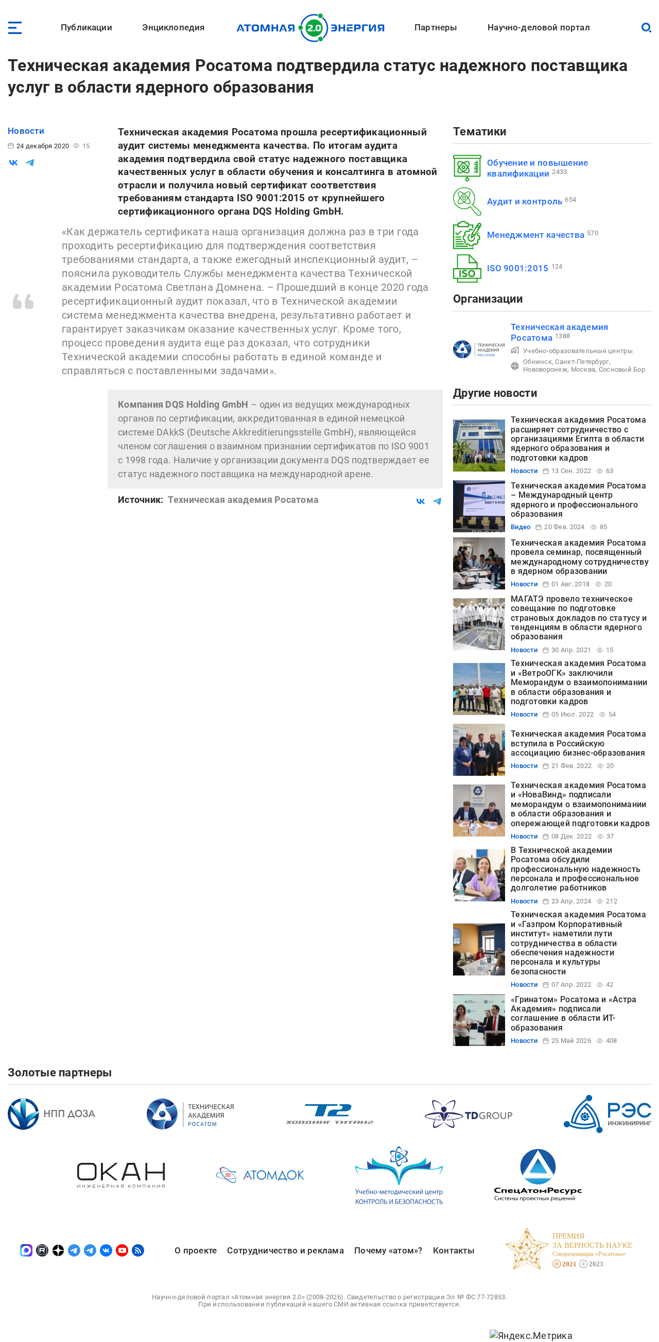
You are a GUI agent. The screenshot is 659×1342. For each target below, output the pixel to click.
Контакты (454, 1250)
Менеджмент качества (535, 235)
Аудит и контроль (524, 201)
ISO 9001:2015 (518, 268)
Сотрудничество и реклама (285, 1250)
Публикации (86, 27)
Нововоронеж (545, 369)
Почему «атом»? (388, 1250)
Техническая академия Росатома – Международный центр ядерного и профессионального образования (578, 500)
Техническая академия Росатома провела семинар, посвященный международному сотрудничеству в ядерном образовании (580, 557)
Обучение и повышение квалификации (537, 168)
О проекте (196, 1250)
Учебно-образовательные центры (578, 351)
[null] (13, 162)
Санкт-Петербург (582, 361)
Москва (583, 369)
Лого (313, 28)
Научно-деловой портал (539, 27)
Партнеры (435, 27)
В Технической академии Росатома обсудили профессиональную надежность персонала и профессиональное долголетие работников (575, 869)
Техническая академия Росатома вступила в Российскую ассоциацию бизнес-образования (578, 743)
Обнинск (537, 361)
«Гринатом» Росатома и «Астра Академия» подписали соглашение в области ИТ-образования (574, 1014)
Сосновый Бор (622, 369)
